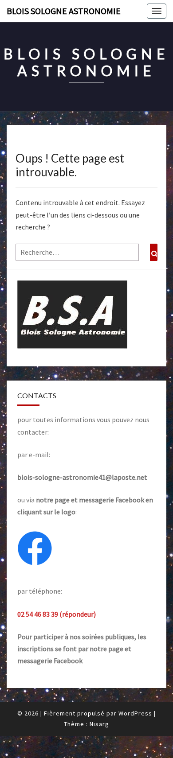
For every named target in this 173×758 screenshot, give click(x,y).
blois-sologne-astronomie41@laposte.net (82, 477)
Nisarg (99, 724)
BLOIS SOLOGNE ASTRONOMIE (64, 10)
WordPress (135, 713)
